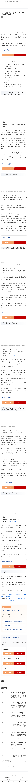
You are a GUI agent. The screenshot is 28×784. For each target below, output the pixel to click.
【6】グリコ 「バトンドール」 (12, 80)
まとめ (5, 82)
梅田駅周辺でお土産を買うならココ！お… (14, 625)
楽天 (15, 355)
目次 (12, 61)
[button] (25, 407)
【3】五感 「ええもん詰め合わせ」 (13, 71)
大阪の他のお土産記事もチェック (13, 84)
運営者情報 (7, 777)
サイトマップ (7, 779)
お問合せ (21, 779)
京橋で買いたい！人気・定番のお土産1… (14, 629)
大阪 (3, 680)
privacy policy (21, 777)
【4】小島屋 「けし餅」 (10, 73)
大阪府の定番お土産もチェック (13, 86)
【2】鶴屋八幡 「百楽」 (10, 68)
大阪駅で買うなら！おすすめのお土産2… (14, 621)
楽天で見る (20, 54)
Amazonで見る (8, 54)
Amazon (11, 355)
